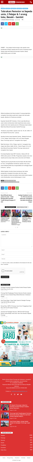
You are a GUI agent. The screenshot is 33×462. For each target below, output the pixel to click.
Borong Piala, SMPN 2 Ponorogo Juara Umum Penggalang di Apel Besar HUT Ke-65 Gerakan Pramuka (16, 306)
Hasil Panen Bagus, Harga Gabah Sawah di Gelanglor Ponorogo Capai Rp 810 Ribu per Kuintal (26, 219)
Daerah (5, 5)
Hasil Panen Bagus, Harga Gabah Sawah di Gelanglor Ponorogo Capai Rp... (20, 423)
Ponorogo (25, 8)
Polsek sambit (12, 180)
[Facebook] (11, 394)
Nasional (3, 440)
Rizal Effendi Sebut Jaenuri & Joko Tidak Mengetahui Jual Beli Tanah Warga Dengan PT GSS (8, 198)
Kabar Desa (13, 8)
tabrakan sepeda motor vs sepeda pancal (10, 182)
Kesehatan (19, 8)
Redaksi (28, 457)
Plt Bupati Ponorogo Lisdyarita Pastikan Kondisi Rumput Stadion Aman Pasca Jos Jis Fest (5, 219)
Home (2, 5)
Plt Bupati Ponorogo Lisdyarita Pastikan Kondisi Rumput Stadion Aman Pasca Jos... (19, 406)
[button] (30, 2)
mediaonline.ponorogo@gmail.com (19, 391)
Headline (7, 8)
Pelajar (6, 180)
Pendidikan (3, 445)
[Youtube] (21, 394)
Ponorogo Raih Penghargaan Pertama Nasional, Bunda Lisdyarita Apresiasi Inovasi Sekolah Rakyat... (20, 414)
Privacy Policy (10, 457)
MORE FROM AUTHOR (22, 207)
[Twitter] (18, 394)
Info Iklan (23, 457)
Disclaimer (17, 457)
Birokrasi (14, 216)
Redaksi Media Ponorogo (8, 19)
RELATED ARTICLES (10, 207)
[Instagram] (15, 394)
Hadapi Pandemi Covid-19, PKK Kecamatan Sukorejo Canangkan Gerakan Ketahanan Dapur (25, 198)
